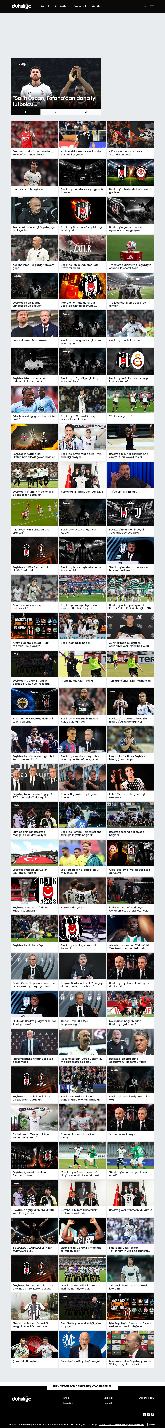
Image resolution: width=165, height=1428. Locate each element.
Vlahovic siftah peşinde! (28, 189)
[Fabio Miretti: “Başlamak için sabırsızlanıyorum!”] (34, 1117)
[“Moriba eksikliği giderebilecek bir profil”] (34, 399)
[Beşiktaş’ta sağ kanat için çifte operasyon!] (82, 323)
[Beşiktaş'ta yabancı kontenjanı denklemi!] (130, 966)
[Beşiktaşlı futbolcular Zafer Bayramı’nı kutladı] (34, 853)
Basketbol (61, 6)
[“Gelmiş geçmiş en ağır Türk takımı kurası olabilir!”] (34, 626)
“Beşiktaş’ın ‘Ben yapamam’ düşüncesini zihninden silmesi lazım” (80, 1174)
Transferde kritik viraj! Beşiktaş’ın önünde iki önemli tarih (130, 266)
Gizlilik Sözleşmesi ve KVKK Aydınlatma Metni (121, 1424)
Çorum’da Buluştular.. (26, 1361)
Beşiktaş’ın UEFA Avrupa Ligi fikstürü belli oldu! (30, 569)
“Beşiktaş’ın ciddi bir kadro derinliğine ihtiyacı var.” (78, 1287)
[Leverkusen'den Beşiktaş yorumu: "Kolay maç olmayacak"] (130, 1344)
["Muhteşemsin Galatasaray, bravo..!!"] (34, 512)
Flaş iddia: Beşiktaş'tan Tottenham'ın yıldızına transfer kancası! (128, 1249)
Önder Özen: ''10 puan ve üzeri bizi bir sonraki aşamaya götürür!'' (34, 985)
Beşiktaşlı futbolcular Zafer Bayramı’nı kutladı (30, 871)
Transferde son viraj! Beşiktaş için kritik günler (34, 229)
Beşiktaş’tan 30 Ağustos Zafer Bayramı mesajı (80, 266)
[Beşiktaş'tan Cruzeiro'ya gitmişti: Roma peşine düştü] (34, 739)
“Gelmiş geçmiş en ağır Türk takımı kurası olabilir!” (31, 644)
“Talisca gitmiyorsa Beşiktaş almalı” (127, 304)
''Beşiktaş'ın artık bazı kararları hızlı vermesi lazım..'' (128, 569)
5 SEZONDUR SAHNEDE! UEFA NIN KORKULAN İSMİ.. (32, 1249)
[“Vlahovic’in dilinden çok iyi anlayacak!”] (34, 588)
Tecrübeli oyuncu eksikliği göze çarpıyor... (81, 1325)
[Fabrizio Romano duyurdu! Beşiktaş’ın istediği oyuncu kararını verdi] (82, 286)
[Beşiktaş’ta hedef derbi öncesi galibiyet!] (130, 172)
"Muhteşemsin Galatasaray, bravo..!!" (31, 531)
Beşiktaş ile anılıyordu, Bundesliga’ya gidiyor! (27, 304)
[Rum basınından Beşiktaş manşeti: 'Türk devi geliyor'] (34, 815)
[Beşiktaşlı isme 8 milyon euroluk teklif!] (130, 1079)
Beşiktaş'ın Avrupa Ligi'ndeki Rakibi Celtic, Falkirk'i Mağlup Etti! (130, 607)
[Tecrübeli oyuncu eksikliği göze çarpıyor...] (82, 1306)
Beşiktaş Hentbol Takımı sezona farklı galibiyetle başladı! (81, 833)
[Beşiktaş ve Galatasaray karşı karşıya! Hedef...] (130, 361)
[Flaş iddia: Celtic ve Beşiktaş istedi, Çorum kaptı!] (130, 739)
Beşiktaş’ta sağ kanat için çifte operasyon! (81, 342)
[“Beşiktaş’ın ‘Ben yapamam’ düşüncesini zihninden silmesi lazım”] (82, 1155)
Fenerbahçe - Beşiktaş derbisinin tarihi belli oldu (33, 720)
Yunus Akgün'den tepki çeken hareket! (79, 796)
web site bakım (146, 1397)
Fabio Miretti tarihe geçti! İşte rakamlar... (128, 796)
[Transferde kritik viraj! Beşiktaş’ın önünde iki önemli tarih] (130, 248)
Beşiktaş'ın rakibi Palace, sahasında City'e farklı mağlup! (81, 1098)
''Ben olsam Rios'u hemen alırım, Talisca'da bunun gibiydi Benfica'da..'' (33, 153)
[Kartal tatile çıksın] (82, 890)
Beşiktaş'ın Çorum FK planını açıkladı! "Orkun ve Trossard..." (32, 682)
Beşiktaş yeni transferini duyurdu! (130, 1210)
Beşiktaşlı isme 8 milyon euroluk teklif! (129, 1098)
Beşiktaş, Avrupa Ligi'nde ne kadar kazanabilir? (30, 909)
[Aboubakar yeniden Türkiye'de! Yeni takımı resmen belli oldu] (130, 928)
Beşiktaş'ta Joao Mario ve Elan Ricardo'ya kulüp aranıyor (128, 720)
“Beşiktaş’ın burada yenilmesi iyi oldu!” (129, 1174)
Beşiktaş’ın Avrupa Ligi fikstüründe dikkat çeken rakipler (34, 455)
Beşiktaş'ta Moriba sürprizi (29, 945)
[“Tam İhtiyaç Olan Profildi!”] (82, 664)
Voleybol (80, 6)
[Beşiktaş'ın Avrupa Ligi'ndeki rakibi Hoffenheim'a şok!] (82, 588)
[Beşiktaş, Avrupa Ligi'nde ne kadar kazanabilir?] (34, 890)
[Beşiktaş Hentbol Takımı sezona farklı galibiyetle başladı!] (82, 815)
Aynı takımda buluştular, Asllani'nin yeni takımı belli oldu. (129, 644)
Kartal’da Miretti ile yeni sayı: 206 (82, 491)
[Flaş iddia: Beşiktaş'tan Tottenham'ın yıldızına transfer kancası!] (130, 1231)
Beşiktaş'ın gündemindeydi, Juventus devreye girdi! (127, 531)
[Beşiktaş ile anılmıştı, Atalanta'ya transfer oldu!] (82, 550)
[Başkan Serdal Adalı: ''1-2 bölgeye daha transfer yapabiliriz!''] (82, 966)
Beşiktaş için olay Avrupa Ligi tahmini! (79, 947)
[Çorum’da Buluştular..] (34, 1344)
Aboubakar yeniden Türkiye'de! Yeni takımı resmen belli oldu (129, 947)
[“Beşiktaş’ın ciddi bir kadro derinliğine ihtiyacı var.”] (82, 1268)
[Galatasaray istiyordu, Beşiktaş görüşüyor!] (130, 853)
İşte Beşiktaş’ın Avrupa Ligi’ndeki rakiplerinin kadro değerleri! (130, 1325)
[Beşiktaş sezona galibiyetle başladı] (130, 815)
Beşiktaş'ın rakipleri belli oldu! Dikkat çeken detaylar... (31, 1098)
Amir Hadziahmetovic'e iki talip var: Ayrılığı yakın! (81, 153)
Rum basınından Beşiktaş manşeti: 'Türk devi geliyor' (30, 833)
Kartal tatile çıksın (72, 907)
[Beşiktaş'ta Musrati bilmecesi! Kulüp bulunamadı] (82, 701)
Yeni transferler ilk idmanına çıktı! (130, 680)
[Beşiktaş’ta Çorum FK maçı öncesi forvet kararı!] (82, 399)
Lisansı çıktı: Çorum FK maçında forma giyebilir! (81, 1249)
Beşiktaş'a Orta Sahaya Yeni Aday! (79, 531)
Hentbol (97, 6)
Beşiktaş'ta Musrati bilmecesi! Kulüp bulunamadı (80, 720)
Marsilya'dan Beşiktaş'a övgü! (80, 1361)
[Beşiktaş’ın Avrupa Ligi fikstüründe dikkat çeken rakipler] (34, 437)
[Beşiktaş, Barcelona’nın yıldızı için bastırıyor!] (82, 210)
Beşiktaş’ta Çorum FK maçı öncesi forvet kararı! (78, 418)
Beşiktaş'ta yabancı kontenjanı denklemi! (129, 985)
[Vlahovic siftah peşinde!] (34, 172)
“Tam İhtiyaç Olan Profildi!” (78, 680)
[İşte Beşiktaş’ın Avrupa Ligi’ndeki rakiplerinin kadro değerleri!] (130, 1306)
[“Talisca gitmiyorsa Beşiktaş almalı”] (130, 286)
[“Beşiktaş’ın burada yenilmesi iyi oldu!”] (130, 1155)
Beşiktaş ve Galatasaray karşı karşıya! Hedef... (128, 380)
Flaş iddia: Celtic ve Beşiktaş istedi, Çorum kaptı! (127, 758)
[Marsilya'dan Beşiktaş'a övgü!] (82, 1344)
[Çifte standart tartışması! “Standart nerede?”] (130, 134)
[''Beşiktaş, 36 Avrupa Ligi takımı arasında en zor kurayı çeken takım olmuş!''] (34, 1268)
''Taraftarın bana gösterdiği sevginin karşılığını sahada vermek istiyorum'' (30, 1325)
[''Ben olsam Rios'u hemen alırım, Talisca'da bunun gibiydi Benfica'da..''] (34, 134)
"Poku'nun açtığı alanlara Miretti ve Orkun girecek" (33, 1211)
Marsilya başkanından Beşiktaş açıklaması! (33, 1060)
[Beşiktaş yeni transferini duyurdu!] (130, 1193)
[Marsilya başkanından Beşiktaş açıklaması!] (34, 1042)
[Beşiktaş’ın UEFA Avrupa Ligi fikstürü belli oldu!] (34, 550)
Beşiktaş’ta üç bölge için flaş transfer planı (79, 380)
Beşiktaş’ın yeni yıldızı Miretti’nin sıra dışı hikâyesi (81, 455)
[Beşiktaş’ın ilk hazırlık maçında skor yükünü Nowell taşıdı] (130, 437)
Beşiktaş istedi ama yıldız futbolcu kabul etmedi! (29, 380)
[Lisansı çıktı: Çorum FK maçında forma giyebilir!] (82, 1231)
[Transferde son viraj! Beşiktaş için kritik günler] (34, 210)
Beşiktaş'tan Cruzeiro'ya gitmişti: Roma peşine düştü (34, 758)
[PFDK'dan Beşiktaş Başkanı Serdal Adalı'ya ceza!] (34, 1004)
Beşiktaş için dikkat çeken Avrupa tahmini (29, 1174)
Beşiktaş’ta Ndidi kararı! (124, 340)
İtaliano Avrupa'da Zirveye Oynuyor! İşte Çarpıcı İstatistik (128, 909)
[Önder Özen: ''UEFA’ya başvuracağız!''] (82, 1004)
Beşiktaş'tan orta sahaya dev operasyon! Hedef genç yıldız (80, 758)
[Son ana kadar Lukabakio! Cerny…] (82, 1117)
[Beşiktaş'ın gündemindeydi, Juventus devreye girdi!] (130, 512)
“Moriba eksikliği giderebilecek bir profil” (34, 418)
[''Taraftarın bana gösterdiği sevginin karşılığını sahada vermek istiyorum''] (34, 1306)
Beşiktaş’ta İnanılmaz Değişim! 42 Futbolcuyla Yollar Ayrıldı (32, 796)
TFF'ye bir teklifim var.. (123, 491)
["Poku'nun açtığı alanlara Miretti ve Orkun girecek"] (34, 1193)
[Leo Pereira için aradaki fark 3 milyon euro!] (82, 853)
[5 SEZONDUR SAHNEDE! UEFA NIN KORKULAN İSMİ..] (34, 1231)
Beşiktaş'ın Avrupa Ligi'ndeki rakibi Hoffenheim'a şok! (79, 607)
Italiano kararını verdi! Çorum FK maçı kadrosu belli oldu (81, 1060)
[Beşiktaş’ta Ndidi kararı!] (130, 323)
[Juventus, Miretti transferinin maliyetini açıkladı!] (82, 1193)
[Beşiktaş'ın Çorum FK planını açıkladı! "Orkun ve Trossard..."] (34, 664)
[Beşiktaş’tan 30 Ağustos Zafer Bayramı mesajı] (82, 248)
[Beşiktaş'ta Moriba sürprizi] (34, 928)
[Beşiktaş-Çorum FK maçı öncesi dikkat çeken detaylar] (34, 475)
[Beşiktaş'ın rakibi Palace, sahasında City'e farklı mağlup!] (82, 1079)
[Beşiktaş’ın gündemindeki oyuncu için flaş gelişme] (130, 210)
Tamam (152, 1424)
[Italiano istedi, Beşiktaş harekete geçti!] (34, 248)
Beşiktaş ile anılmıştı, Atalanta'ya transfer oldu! (82, 569)
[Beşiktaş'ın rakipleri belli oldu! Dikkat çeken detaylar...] (34, 1079)
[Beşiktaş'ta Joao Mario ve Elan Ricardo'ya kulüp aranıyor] (130, 701)
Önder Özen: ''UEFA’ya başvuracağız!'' (74, 1022)
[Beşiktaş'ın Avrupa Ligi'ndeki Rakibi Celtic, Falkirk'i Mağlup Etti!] (130, 588)
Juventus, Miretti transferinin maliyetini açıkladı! (79, 1211)
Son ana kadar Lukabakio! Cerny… (78, 1136)
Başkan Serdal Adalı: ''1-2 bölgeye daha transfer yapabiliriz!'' (82, 985)
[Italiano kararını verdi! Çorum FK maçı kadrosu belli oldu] (82, 1042)
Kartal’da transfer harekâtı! (30, 340)
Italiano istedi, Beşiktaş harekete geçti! (33, 266)
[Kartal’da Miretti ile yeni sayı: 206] (82, 475)
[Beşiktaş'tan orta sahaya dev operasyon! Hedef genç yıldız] (82, 739)
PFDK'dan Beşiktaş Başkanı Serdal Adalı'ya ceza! (34, 1022)
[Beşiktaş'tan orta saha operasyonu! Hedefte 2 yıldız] (130, 1042)
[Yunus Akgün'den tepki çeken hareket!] (82, 777)
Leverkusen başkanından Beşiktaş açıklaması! (125, 1022)
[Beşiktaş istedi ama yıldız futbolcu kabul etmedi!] (34, 361)
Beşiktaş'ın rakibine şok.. (76, 642)
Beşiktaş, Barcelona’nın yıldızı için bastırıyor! (82, 229)
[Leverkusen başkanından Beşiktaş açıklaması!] (130, 1004)
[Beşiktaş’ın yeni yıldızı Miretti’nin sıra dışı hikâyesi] (82, 437)
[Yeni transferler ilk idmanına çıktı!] (130, 664)
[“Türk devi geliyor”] (130, 399)
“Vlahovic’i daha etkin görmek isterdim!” (128, 1287)
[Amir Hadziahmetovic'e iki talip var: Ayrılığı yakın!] (82, 134)
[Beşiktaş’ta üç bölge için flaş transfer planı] (82, 361)
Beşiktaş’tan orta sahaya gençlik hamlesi (82, 191)
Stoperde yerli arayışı (122, 1134)
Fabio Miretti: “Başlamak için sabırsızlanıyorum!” (31, 1136)
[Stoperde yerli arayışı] (130, 1117)
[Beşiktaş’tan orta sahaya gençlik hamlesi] (82, 172)
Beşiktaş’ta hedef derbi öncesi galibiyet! (128, 191)
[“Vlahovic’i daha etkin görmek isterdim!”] (130, 1268)
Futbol (45, 6)
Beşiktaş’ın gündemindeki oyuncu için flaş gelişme (125, 229)
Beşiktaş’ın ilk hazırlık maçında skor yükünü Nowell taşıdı (128, 455)
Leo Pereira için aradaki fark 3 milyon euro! (80, 871)
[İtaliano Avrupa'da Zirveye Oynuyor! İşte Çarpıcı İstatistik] (130, 890)
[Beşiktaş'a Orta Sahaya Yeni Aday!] (82, 512)
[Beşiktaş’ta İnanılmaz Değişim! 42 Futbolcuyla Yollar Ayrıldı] (34, 777)
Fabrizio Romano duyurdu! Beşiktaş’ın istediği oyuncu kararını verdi (78, 304)
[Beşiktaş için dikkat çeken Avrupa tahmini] (34, 1155)
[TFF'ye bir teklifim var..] (130, 475)
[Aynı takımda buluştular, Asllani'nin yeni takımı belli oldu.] (130, 626)
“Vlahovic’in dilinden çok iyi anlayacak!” (30, 607)
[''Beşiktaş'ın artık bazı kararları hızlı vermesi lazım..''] (130, 550)
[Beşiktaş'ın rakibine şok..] (82, 626)
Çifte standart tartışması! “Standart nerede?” (125, 153)
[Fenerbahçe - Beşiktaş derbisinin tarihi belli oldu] (34, 701)
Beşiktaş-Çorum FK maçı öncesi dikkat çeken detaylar (33, 493)
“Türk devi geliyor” (120, 416)
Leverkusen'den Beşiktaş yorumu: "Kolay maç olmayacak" (130, 1363)
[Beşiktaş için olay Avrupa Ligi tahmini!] (82, 928)
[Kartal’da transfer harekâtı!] (34, 323)
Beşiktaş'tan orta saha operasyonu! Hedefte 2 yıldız (127, 1060)
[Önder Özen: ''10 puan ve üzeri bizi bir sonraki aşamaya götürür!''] (34, 966)
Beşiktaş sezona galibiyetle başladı (126, 833)
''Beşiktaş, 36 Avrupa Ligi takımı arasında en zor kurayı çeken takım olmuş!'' (33, 1287)
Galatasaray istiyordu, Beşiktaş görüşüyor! (129, 871)
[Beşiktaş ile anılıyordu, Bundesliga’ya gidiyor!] (34, 286)
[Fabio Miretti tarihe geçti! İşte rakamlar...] (130, 777)
